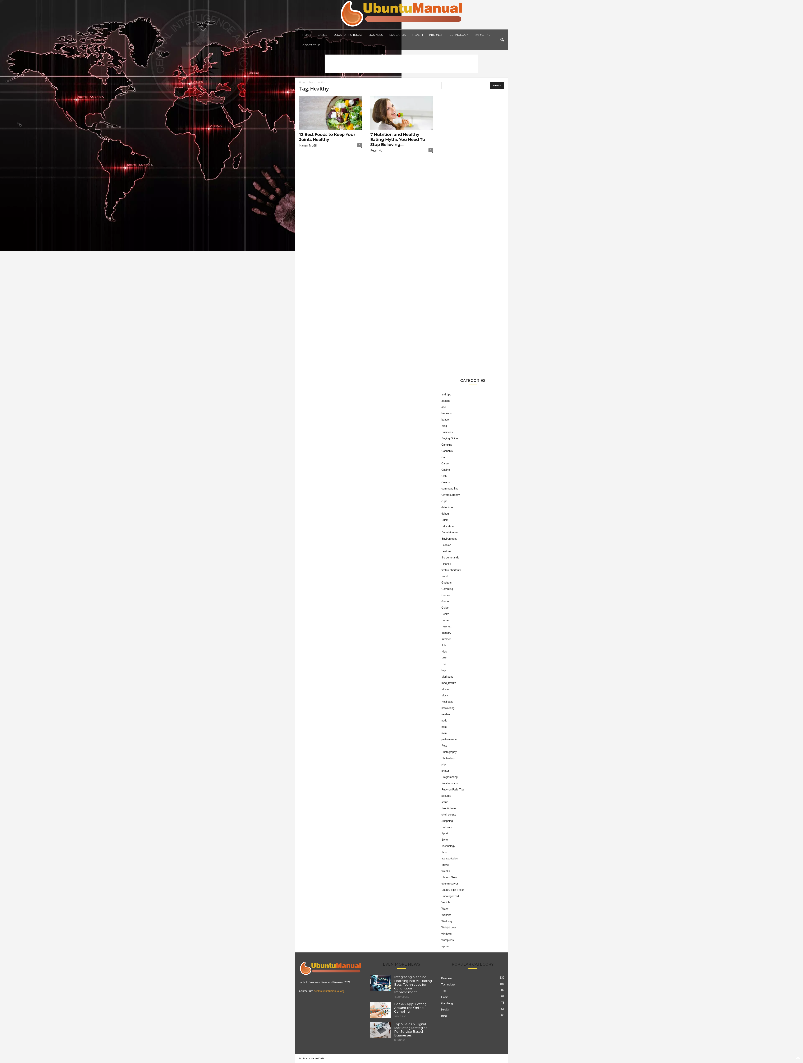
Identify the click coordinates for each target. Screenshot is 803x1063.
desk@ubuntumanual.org (329, 991)
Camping (446, 444)
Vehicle (445, 902)
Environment (449, 538)
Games (322, 34)
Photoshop (447, 758)
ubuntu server (449, 883)
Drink (444, 519)
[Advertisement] (401, 64)
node (444, 720)
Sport (444, 833)
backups (446, 413)
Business (376, 34)
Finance (446, 563)
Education (397, 34)
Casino (445, 469)
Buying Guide (449, 438)
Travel (445, 864)
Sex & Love (448, 808)
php (443, 764)
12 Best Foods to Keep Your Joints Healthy (327, 137)
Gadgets (446, 582)
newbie (445, 714)
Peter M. (376, 150)
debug (445, 513)
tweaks (445, 871)
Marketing (482, 34)
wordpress (447, 940)
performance (448, 739)
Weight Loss (448, 927)
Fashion (446, 545)
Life (443, 664)
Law (443, 657)
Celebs (445, 482)
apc (443, 407)
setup (444, 802)
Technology (458, 34)
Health (417, 34)
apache (445, 400)
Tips (444, 852)
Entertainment (449, 532)
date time (447, 507)
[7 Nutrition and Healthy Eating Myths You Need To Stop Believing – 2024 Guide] (401, 113)
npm (444, 726)
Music (445, 695)
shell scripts (448, 814)
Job (443, 645)
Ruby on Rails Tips (452, 789)
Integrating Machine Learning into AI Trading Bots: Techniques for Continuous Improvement (413, 984)
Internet (435, 34)
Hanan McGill (308, 145)
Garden (445, 601)
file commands (450, 557)
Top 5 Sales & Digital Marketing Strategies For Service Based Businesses (410, 1029)
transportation (449, 858)
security (446, 795)
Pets (444, 745)
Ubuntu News (449, 877)
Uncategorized (450, 896)
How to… (447, 626)
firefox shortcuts (451, 570)
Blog (444, 425)
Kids (444, 651)
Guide (445, 607)
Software (446, 827)
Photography (449, 751)
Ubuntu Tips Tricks (348, 34)
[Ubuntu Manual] (401, 14)
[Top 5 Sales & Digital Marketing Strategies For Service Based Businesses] (380, 1030)
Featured (446, 551)
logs (443, 670)
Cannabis (447, 450)
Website (446, 914)
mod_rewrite (448, 682)
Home (306, 34)
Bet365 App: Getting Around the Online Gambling (410, 1007)
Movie (445, 689)
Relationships (449, 783)
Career (445, 463)
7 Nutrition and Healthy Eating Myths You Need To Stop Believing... (397, 139)
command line (449, 488)
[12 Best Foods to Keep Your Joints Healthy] (330, 113)
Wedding (446, 921)
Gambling (447, 588)
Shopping (447, 820)
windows (446, 933)
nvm (444, 733)
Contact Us (311, 45)
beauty (445, 419)
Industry (446, 632)
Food (444, 576)
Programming (449, 777)
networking (447, 708)
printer (445, 770)
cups (444, 501)
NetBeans (447, 701)
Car (443, 457)
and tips (446, 394)
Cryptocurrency (450, 494)
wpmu (445, 946)
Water (445, 908)
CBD (444, 476)
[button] (502, 40)
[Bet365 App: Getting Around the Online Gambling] (380, 1010)
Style (444, 839)
